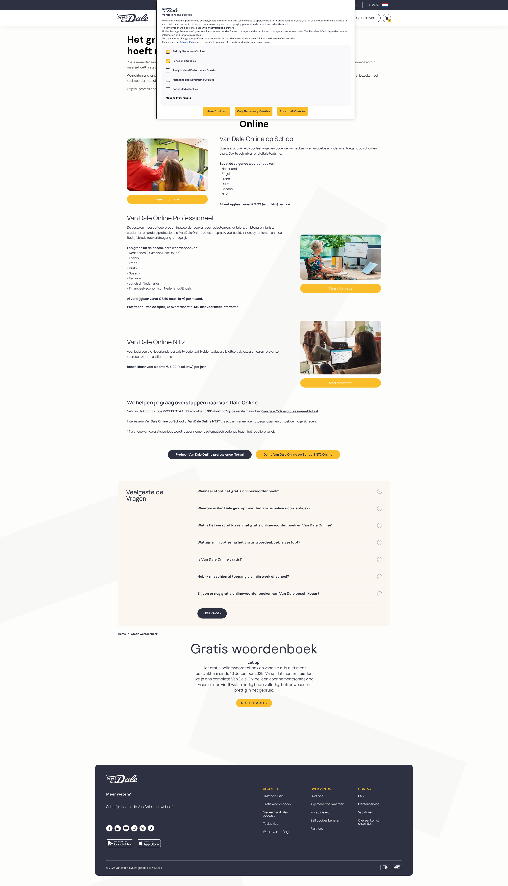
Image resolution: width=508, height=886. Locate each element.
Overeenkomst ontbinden (368, 822)
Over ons (317, 796)
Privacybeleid (320, 812)
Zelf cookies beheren (325, 820)
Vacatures (365, 812)
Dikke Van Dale (273, 796)
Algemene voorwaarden (327, 804)
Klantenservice (368, 804)
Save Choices (216, 111)
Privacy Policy (188, 42)
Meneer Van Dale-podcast (275, 814)
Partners (317, 828)
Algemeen (271, 789)
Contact (365, 789)
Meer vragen (212, 613)
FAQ (361, 796)
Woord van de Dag (276, 831)
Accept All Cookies (292, 111)
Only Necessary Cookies (253, 111)
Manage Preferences (178, 97)
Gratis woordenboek (277, 804)
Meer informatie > (254, 703)
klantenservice (363, 18)
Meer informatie (167, 199)
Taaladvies (270, 823)
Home (123, 633)
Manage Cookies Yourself (146, 868)
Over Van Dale (322, 789)
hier (238, 421)
